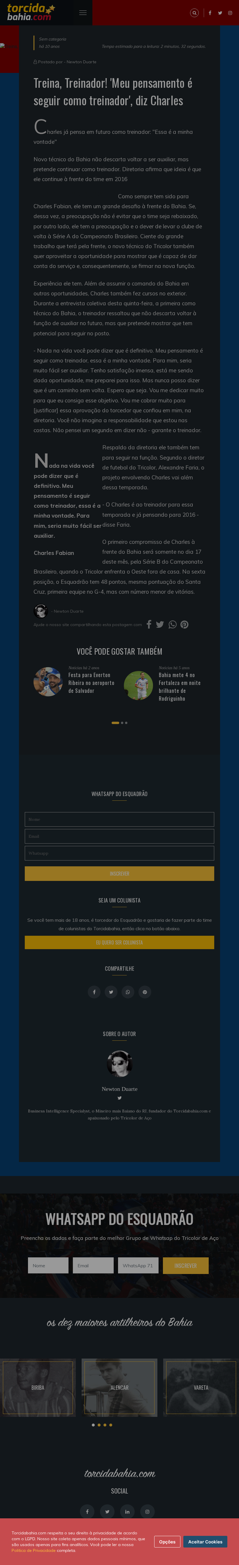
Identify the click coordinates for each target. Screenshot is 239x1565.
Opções (167, 1542)
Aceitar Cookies (205, 1542)
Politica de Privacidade (34, 1550)
